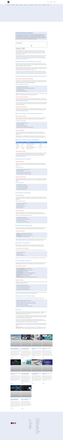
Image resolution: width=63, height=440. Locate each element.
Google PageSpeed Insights (22, 257)
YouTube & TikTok (38, 431)
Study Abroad (37, 423)
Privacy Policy (30, 423)
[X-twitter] (11, 423)
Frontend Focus (33, 301)
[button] (16, 48)
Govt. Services (37, 428)
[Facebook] (15, 423)
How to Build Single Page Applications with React (14, 399)
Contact (30, 428)
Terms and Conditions (30, 426)
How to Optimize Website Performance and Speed (25, 373)
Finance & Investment (37, 426)
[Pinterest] (13, 423)
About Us (30, 420)
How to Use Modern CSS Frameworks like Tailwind (25, 348)
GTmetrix (29, 257)
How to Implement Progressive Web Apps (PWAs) (36, 373)
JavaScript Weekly (27, 301)
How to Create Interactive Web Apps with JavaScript (26, 399)
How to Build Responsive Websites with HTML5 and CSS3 (15, 348)
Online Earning (37, 420)
